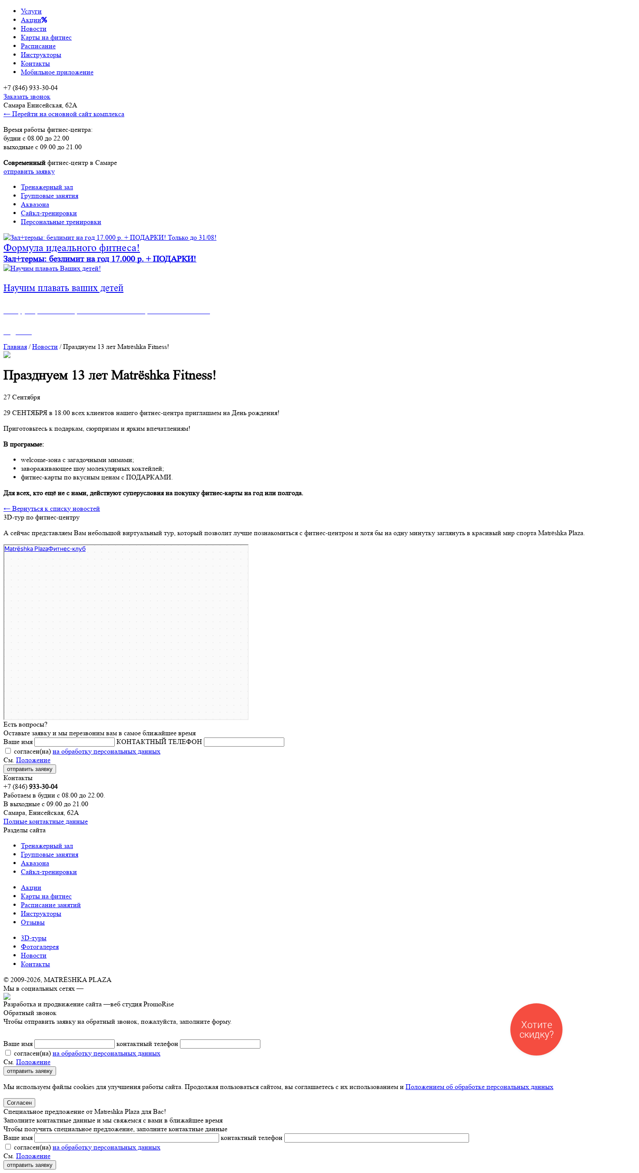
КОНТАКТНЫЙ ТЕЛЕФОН (159, 741)
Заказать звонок (26, 96)
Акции (31, 20)
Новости (34, 28)
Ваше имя (18, 741)
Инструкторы (41, 54)
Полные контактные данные (45, 821)
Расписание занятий (51, 905)
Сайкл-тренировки (49, 213)
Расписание (38, 46)
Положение (33, 760)
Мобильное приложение (57, 72)
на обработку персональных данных (106, 751)
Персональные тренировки (61, 222)
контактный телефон (147, 1043)
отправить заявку (29, 171)
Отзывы (33, 922)
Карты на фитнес (46, 37)
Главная (15, 346)
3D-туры (34, 938)
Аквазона (35, 204)
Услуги (31, 11)
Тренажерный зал (47, 187)
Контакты (35, 63)
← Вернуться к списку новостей (51, 508)
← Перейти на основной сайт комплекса (63, 114)
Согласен (19, 1102)
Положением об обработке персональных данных (479, 1087)
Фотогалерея (40, 946)
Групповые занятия (49, 195)
